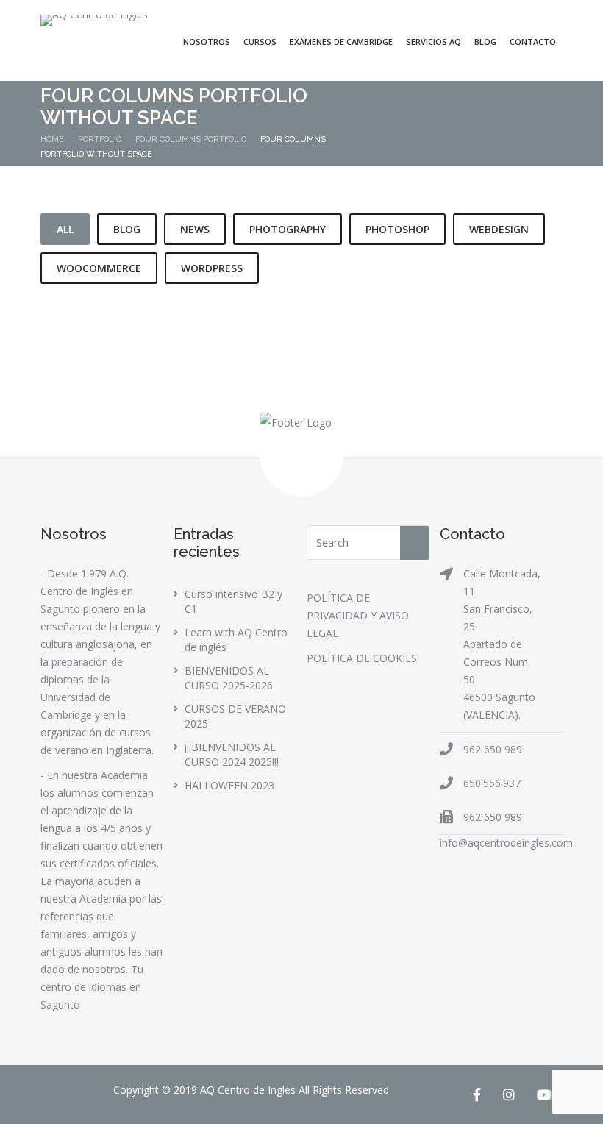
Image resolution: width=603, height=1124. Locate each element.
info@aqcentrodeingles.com (506, 843)
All (65, 229)
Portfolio (99, 139)
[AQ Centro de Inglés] (94, 20)
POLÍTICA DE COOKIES (362, 658)
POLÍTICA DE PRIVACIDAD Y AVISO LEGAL (358, 615)
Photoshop (397, 229)
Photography (287, 229)
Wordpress (212, 268)
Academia (124, 775)
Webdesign (499, 229)
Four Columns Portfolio (190, 139)
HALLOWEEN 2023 (229, 785)
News (195, 229)
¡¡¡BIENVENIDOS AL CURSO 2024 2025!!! (232, 754)
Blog (485, 41)
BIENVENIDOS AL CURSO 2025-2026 (229, 678)
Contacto (533, 41)
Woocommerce (99, 268)
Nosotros (206, 41)
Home (52, 139)
